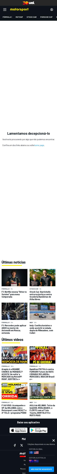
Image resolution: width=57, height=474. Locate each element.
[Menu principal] (5, 9)
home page (39, 145)
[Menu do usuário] (51, 9)
